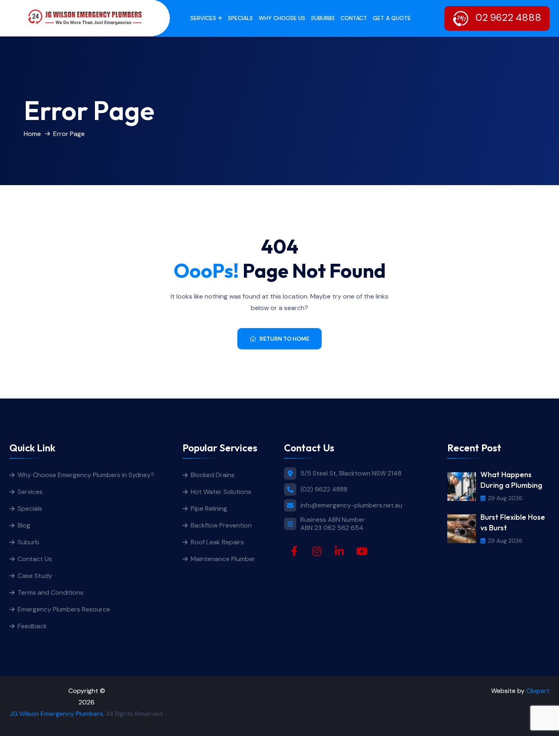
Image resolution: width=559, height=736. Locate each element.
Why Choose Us (282, 18)
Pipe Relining (209, 508)
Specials (240, 18)
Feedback (32, 626)
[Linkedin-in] (339, 551)
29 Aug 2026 (505, 498)
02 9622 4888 (507, 17)
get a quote (392, 18)
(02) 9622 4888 (323, 489)
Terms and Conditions (50, 592)
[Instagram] (317, 551)
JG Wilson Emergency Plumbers (56, 713)
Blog (24, 525)
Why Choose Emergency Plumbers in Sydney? (87, 475)
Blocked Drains (212, 475)
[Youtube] (362, 551)
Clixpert (538, 690)
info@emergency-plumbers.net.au (351, 505)
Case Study (35, 575)
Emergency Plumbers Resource (64, 609)
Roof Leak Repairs (217, 542)
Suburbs (323, 18)
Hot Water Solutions (221, 491)
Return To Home (284, 338)
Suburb (28, 542)
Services (203, 18)
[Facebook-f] (294, 551)
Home (32, 133)
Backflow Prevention (221, 525)
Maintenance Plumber (223, 559)
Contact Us (35, 559)
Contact (353, 18)
